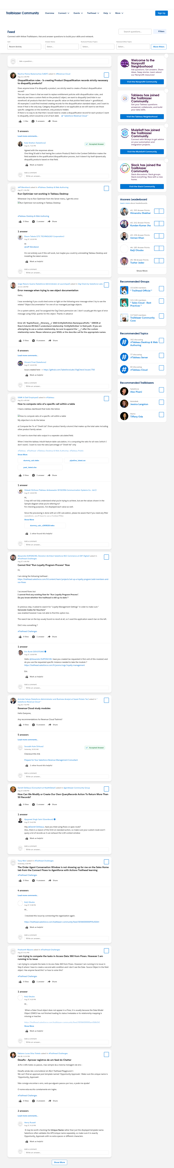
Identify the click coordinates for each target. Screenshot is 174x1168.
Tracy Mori (22, 861)
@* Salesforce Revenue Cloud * (74, 116)
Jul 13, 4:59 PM (23, 287)
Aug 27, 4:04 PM (23, 561)
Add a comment (30, 173)
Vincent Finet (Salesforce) (35, 362)
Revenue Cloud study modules (34, 708)
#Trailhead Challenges (27, 558)
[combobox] (24, 44)
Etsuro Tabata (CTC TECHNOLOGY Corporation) (44, 236)
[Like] (20, 121)
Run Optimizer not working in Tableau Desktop (43, 193)
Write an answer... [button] (33, 176)
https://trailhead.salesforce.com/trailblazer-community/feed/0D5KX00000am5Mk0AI (62, 1022)
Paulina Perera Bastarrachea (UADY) (33, 74)
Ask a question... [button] (26, 61)
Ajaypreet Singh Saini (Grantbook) (38, 819)
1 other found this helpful (41, 533)
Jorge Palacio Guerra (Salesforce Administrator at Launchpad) (44, 284)
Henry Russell (30, 1122)
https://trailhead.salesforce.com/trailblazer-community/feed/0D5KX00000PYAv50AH (61, 922)
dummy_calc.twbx (31, 460)
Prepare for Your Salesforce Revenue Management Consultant (51, 760)
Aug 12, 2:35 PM (23, 77)
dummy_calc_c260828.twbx (42, 525)
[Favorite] (106, 75)
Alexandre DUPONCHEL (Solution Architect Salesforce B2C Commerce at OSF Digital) (54, 556)
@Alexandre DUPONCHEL (40, 659)
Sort (9, 42)
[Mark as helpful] (26, 533)
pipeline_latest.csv (77, 460)
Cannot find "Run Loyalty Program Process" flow (44, 565)
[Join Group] (161, 288)
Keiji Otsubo (29, 902)
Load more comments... (28, 136)
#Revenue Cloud (63, 74)
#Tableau (50, 397)
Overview (49, 13)
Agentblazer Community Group (77, 788)
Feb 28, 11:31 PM (24, 1056)
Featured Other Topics (124, 42)
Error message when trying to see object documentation (48, 290)
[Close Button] (166, 56)
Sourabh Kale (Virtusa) (33, 746)
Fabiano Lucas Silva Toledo (29, 1053)
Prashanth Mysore (25, 950)
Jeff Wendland (24, 187)
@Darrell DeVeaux (36, 827)
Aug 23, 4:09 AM (23, 400)
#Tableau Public (77, 451)
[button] (142, 81)
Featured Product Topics (89, 42)
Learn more (125, 203)
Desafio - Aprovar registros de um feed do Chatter (44, 1059)
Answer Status (50, 42)
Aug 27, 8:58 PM (23, 791)
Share (52, 121)
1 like (25, 121)
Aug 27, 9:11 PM (23, 952)
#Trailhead (31, 451)
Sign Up (161, 13)
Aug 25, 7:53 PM (23, 705)
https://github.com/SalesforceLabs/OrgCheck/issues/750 (69, 369)
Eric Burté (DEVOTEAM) (34, 651)
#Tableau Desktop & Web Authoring (53, 187)
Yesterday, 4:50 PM (24, 864)
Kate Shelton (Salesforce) (35, 143)
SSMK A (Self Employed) (28, 397)
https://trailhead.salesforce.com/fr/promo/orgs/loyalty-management (54, 665)
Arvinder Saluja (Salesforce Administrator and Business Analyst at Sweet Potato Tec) (53, 699)
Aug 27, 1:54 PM (23, 190)
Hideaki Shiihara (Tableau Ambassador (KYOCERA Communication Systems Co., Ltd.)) (60, 490)
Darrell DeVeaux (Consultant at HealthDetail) (37, 788)
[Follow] (156, 211)
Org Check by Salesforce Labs (90, 284)
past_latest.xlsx (30, 467)
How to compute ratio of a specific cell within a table (46, 403)
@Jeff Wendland (31, 247)
